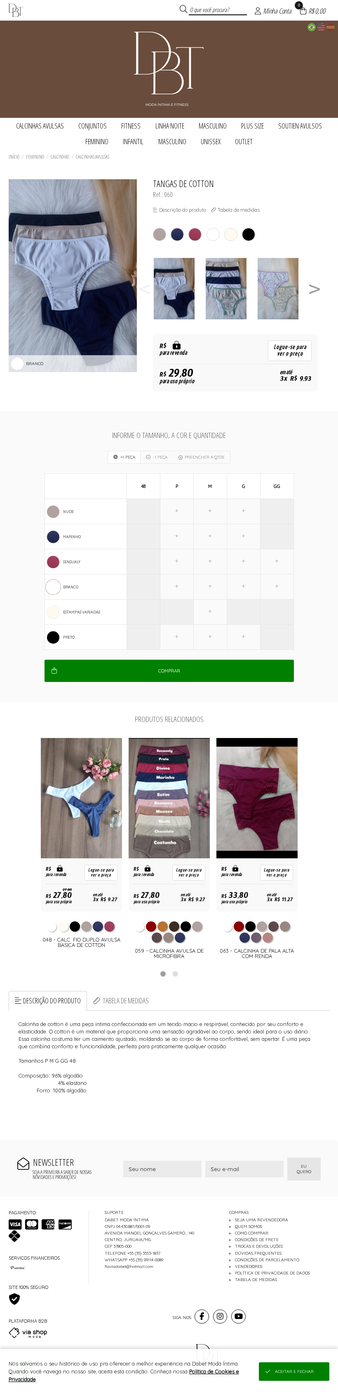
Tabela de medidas (126, 1000)
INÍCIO (14, 156)
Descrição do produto (52, 1000)
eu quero (304, 1169)
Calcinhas (60, 156)
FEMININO (35, 156)
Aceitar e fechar (294, 1371)
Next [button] (314, 288)
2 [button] (175, 974)
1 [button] (163, 974)
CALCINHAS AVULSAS (92, 156)
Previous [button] (144, 288)
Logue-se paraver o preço (290, 350)
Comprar (169, 671)
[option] (179, 288)
